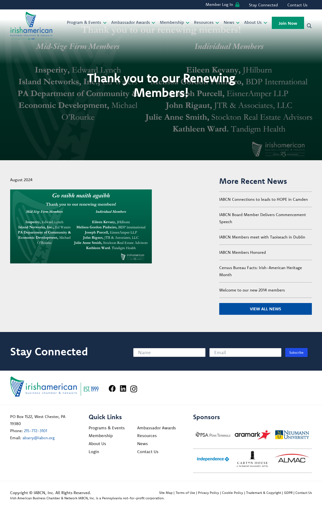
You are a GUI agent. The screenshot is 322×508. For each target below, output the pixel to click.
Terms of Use (185, 493)
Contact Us (147, 451)
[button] (104, 23)
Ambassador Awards (156, 427)
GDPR (288, 493)
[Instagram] (133, 389)
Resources (147, 435)
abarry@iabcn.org (38, 437)
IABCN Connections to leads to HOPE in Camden (263, 199)
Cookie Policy (232, 493)
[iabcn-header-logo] (31, 26)
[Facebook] (112, 388)
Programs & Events (107, 427)
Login (94, 451)
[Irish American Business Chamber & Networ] (54, 386)
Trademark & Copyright (263, 493)
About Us (97, 443)
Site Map (166, 493)
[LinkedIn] (123, 388)
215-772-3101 (35, 430)
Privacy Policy (208, 493)
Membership (101, 435)
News (142, 443)
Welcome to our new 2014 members (252, 289)
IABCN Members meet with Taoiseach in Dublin (262, 236)
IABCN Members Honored (242, 252)
